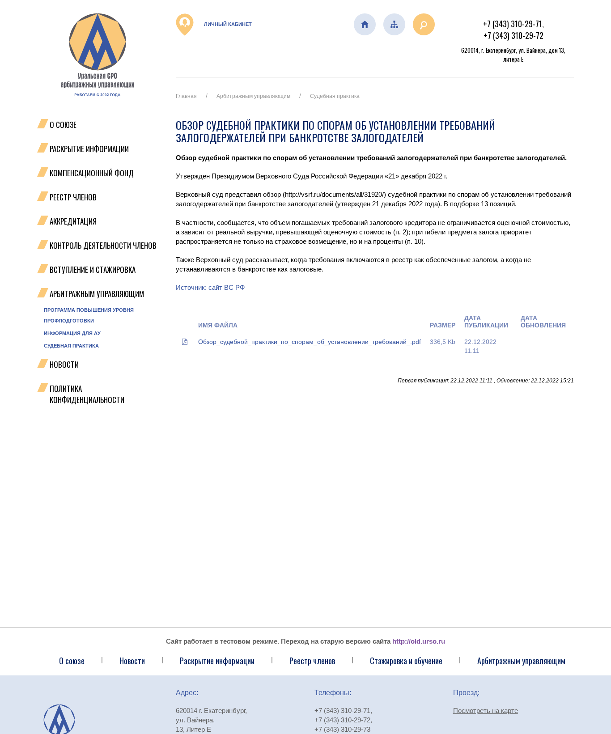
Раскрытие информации (89, 148)
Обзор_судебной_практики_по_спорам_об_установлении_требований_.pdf (309, 341)
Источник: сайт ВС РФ (210, 287)
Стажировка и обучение (406, 660)
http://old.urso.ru (418, 641)
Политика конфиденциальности (87, 394)
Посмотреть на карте (485, 710)
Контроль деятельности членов (103, 245)
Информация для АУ (72, 333)
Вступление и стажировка (93, 269)
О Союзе (63, 124)
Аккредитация (73, 221)
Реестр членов (73, 197)
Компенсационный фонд (92, 172)
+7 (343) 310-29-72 (513, 35)
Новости (64, 364)
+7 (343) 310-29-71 (512, 24)
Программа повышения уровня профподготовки (89, 315)
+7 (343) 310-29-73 (342, 729)
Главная (186, 96)
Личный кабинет (227, 24)
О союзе (72, 660)
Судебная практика (71, 345)
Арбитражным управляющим (97, 293)
